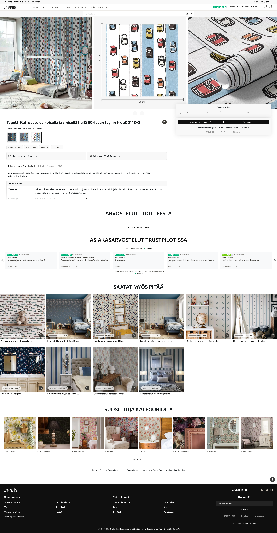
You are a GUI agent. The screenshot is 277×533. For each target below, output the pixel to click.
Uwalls (94, 470)
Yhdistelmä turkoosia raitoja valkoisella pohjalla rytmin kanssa (156, 393)
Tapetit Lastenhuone (116, 470)
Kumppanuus (169, 512)
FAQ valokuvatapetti (13, 502)
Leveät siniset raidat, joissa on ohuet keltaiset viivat (63, 393)
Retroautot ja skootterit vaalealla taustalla (16, 341)
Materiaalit (9, 507)
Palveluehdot (169, 502)
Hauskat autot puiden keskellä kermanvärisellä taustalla (109, 341)
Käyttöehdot (118, 512)
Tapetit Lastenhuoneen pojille (138, 470)
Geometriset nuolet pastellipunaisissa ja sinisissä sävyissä (109, 393)
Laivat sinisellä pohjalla (11, 393)
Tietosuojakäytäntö (121, 502)
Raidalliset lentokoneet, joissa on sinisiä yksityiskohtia (202, 341)
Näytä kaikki (138, 460)
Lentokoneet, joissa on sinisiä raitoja (156, 341)
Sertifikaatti (61, 507)
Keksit (166, 507)
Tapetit (102, 470)
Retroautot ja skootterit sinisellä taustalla (63, 341)
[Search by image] (186, 13)
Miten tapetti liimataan (14, 516)
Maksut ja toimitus (12, 512)
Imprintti (117, 507)
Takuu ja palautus (63, 502)
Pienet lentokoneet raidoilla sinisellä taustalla (249, 341)
